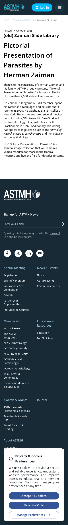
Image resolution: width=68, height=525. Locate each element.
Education (43, 332)
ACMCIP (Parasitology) (17, 368)
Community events (48, 286)
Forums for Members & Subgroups (16, 384)
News (40, 275)
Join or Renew (12, 328)
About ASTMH (13, 440)
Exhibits (8, 295)
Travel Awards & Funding (13, 427)
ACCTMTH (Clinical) (15, 348)
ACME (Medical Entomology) (13, 361)
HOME (6, 20)
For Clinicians (45, 338)
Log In (44, 7)
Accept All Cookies (34, 496)
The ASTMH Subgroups (11, 335)
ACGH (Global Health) (16, 354)
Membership (12, 321)
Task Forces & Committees (12, 375)
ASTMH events (45, 280)
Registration (11, 275)
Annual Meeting (14, 268)
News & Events (47, 268)
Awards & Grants (15, 400)
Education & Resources (45, 323)
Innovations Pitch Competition (14, 287)
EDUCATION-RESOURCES (23, 20)
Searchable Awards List (15, 418)
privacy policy (22, 237)
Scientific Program (15, 280)
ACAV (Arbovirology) (15, 343)
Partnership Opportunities (12, 302)
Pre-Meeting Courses (16, 309)
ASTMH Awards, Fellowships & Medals (17, 408)
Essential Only (34, 505)
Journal (42, 400)
